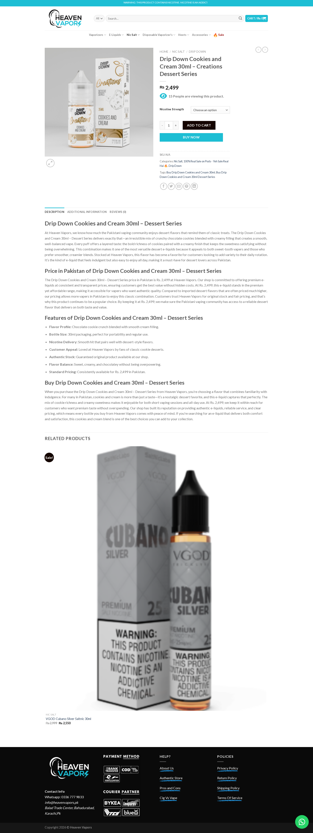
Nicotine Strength (172, 109)
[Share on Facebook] (163, 186)
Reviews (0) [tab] (118, 212)
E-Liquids (115, 34)
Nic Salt (132, 34)
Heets (182, 34)
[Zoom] (50, 163)
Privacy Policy (227, 768)
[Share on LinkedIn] (194, 186)
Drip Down (197, 51)
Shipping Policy (228, 788)
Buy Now (191, 137)
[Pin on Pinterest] (186, 186)
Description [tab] (54, 212)
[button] (302, 822)
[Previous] (47, 739)
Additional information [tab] (87, 212)
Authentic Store (171, 778)
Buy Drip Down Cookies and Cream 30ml (191, 172)
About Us (167, 768)
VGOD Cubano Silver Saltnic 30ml (68, 719)
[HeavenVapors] (66, 18)
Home (164, 51)
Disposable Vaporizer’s (157, 34)
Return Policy (227, 778)
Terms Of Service (229, 798)
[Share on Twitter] (171, 186)
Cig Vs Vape (168, 798)
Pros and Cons (170, 788)
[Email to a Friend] (178, 186)
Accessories (200, 34)
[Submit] (240, 18)
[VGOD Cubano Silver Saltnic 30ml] (156, 578)
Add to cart (199, 125)
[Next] (60, 161)
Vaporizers (96, 34)
